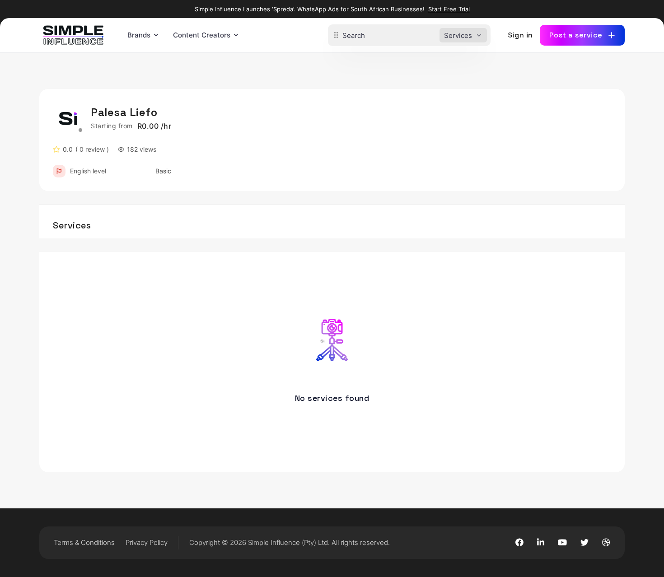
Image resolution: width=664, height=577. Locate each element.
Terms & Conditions (84, 542)
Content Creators (201, 35)
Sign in (520, 35)
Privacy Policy (147, 542)
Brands (138, 35)
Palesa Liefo (124, 112)
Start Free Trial (449, 9)
